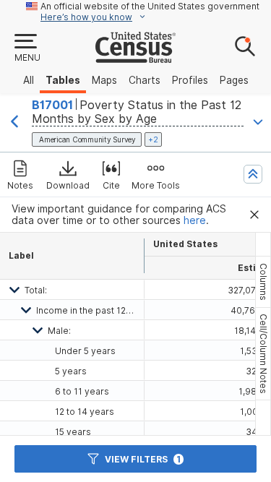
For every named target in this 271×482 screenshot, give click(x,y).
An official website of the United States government (149, 6)
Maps (104, 80)
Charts (144, 80)
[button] (26, 48)
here (195, 220)
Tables (63, 80)
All (28, 80)
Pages (234, 80)
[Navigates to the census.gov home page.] (135, 57)
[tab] (263, 282)
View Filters (143, 459)
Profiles (190, 80)
